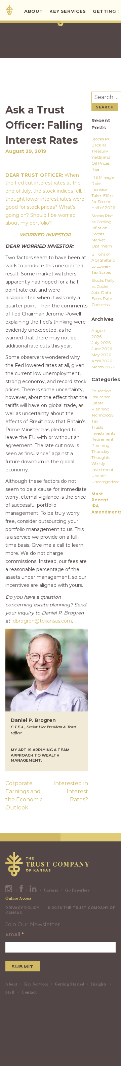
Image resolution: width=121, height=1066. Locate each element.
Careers (51, 890)
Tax (94, 421)
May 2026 (101, 354)
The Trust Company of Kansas (9, 10)
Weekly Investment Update (102, 469)
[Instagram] (9, 890)
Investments (103, 433)
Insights (99, 984)
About (33, 11)
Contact (29, 992)
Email (14, 934)
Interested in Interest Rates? (70, 791)
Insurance (100, 396)
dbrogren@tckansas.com (42, 621)
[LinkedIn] (33, 890)
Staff (10, 992)
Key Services (67, 11)
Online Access (18, 898)
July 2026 (101, 342)
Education (101, 390)
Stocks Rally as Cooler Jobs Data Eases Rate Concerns (103, 292)
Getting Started (69, 984)
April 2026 (101, 360)
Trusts (97, 427)
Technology (102, 415)
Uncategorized (105, 481)
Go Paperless (77, 890)
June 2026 (101, 348)
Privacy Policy (22, 908)
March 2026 (103, 366)
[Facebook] (21, 890)
